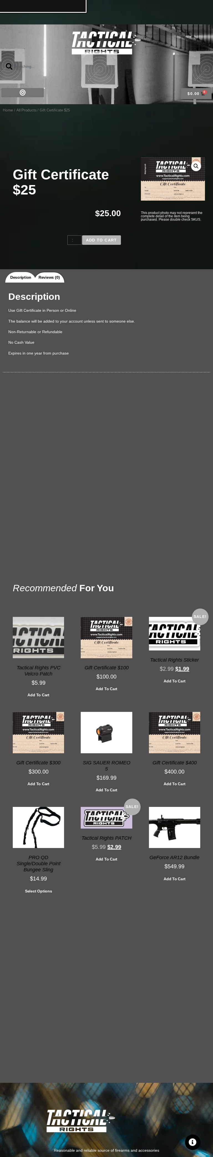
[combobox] (37, 66)
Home (8, 110)
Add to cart (101, 240)
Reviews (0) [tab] (49, 277)
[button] (22, 92)
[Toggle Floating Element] (193, 1142)
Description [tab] (20, 277)
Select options (38, 891)
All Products (26, 110)
